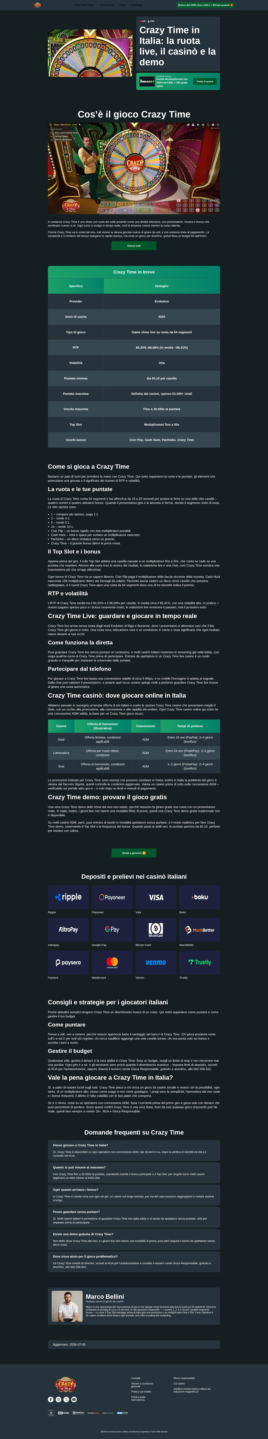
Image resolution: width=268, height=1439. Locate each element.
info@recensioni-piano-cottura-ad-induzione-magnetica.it (192, 1390)
